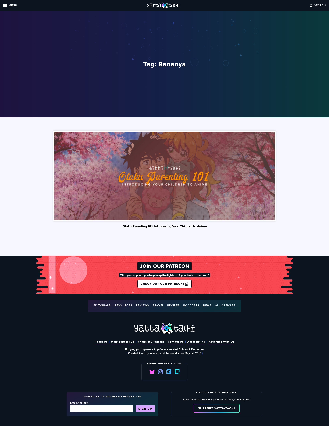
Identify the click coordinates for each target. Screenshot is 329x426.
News (207, 305)
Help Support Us (122, 342)
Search (320, 5)
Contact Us (176, 342)
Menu (13, 5)
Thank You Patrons (151, 342)
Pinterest (169, 372)
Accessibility (196, 342)
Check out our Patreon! (163, 284)
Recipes (173, 305)
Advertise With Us (221, 342)
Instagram (160, 372)
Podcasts (191, 305)
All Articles (225, 305)
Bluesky (152, 372)
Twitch (177, 372)
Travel (158, 305)
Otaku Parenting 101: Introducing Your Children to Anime (165, 226)
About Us (101, 342)
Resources (123, 305)
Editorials (102, 305)
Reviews (142, 305)
